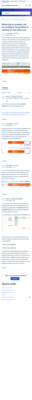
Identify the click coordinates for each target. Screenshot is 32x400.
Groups (4, 295)
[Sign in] (29, 5)
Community (5, 1)
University (22, 1)
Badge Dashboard (6, 292)
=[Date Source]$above (9, 244)
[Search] (26, 5)
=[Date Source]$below (9, 248)
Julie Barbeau (9, 33)
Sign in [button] (15, 278)
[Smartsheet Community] (11, 5)
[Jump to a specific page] (29, 92)
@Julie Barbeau (6, 104)
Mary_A (8, 96)
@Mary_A (4, 170)
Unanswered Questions (16, 297)
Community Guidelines (8, 299)
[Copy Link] (14, 35)
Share (4, 81)
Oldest (8, 92)
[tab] (5, 87)
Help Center (14, 1)
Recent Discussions (7, 288)
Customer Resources (7, 290)
